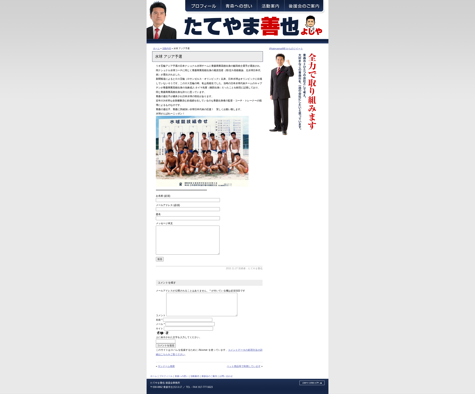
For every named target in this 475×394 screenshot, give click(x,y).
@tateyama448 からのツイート (286, 48)
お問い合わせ (226, 376)
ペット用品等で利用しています (244, 366)
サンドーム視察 (166, 366)
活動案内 (194, 376)
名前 (159, 319)
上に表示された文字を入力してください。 (179, 337)
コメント (161, 315)
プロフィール (166, 376)
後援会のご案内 (209, 376)
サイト (159, 328)
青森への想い (181, 376)
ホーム (156, 48)
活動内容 (166, 48)
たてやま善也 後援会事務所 (165, 382)
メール (160, 324)
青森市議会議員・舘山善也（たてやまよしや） (256, 26)
